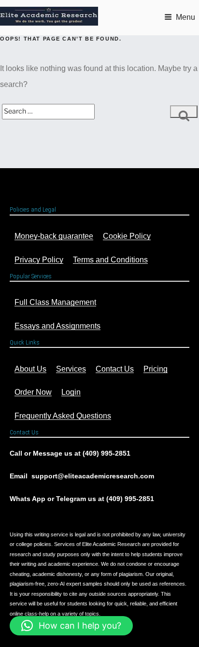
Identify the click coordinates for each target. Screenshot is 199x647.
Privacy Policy (38, 260)
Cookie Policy (127, 236)
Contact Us (115, 369)
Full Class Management (55, 302)
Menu (185, 17)
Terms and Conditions (110, 260)
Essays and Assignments (57, 326)
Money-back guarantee (53, 236)
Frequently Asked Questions (62, 416)
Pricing (155, 369)
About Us (30, 369)
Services (71, 369)
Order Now (33, 392)
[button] (71, 625)
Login (71, 392)
